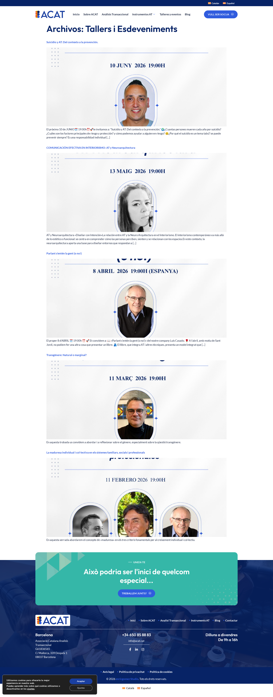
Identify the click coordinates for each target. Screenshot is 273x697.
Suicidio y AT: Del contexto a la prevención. (72, 42)
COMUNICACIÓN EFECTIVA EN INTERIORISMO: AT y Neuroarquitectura (90, 147)
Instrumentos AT (142, 14)
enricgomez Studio (127, 679)
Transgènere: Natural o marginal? (66, 355)
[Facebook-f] (130, 649)
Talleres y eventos (170, 14)
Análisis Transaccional (115, 14)
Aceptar (81, 681)
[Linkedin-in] (136, 649)
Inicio (76, 14)
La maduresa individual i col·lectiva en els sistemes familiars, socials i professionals (95, 452)
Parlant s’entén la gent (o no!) (64, 253)
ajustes (30, 689)
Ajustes (81, 687)
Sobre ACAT (90, 14)
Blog (187, 14)
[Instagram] (142, 649)
